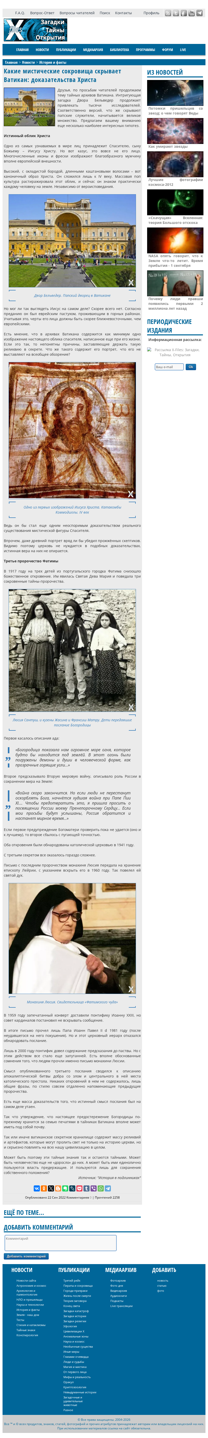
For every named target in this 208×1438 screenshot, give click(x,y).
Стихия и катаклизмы (30, 1325)
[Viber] (94, 1188)
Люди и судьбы (73, 1362)
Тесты (20, 1320)
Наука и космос (73, 1341)
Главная (22, 49)
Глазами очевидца (76, 1357)
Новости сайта (26, 1280)
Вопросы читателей (77, 12)
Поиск (105, 12)
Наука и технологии (30, 1304)
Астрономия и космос (31, 1285)
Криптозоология (74, 1387)
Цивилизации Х (73, 1331)
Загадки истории (74, 1316)
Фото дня (116, 1285)
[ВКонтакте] (37, 1188)
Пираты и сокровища (78, 1285)
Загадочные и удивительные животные (73, 1401)
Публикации (66, 49)
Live (183, 49)
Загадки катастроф (76, 1311)
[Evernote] (65, 1188)
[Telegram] (108, 1188)
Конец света (71, 1306)
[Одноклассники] (44, 1188)
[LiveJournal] (72, 1188)
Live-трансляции (121, 1306)
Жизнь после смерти (77, 1296)
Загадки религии (74, 1321)
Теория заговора (74, 1301)
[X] (51, 1188)
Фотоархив (118, 1280)
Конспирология (27, 1335)
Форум (167, 49)
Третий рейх (71, 1280)
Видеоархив (118, 1291)
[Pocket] (79, 1188)
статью (161, 1285)
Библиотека (119, 49)
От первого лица (74, 1372)
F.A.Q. (20, 12)
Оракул (68, 1382)
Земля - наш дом (27, 1315)
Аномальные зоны (75, 1336)
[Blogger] (58, 1188)
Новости (42, 49)
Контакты (123, 12)
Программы (145, 49)
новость (162, 1280)
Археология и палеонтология (26, 1292)
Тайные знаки (25, 1330)
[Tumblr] (86, 1188)
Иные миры (71, 1351)
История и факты (28, 1310)
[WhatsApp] (101, 1188)
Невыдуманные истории (79, 1392)
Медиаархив (93, 49)
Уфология (70, 1326)
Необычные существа (78, 1346)
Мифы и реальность (77, 1377)
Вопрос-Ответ (42, 12)
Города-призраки (75, 1291)
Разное (68, 1410)
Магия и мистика (74, 1367)
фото (160, 1291)
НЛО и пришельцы (29, 1299)
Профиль (151, 12)
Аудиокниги (118, 1296)
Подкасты (116, 1301)
